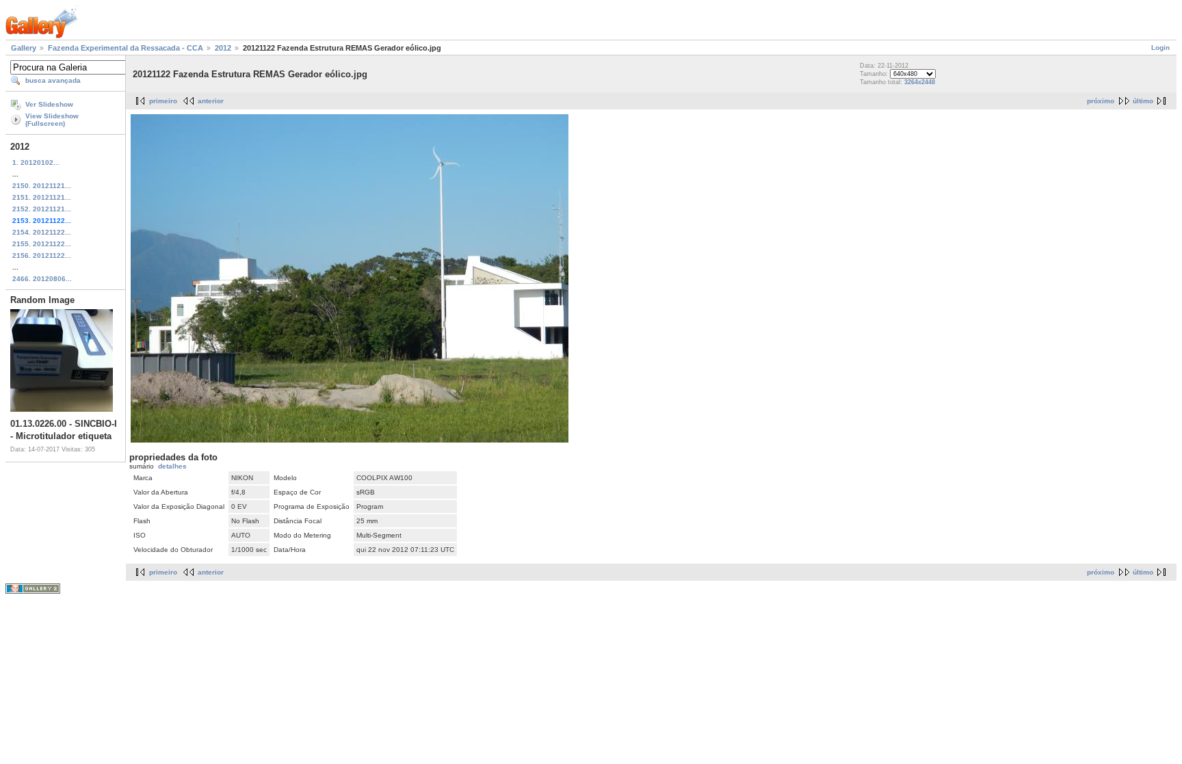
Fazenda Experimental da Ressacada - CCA (125, 48)
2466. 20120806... (42, 278)
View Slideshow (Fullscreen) (52, 119)
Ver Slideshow (49, 104)
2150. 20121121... (41, 185)
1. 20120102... (36, 162)
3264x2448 (919, 82)
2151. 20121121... (41, 197)
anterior (211, 101)
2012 (223, 48)
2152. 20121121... (41, 209)
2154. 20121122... (41, 232)
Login (1160, 47)
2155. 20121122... (41, 244)
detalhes (172, 466)
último (1143, 101)
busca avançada (53, 80)
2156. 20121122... (41, 255)
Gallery (23, 48)
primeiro (163, 101)
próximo (1100, 101)
